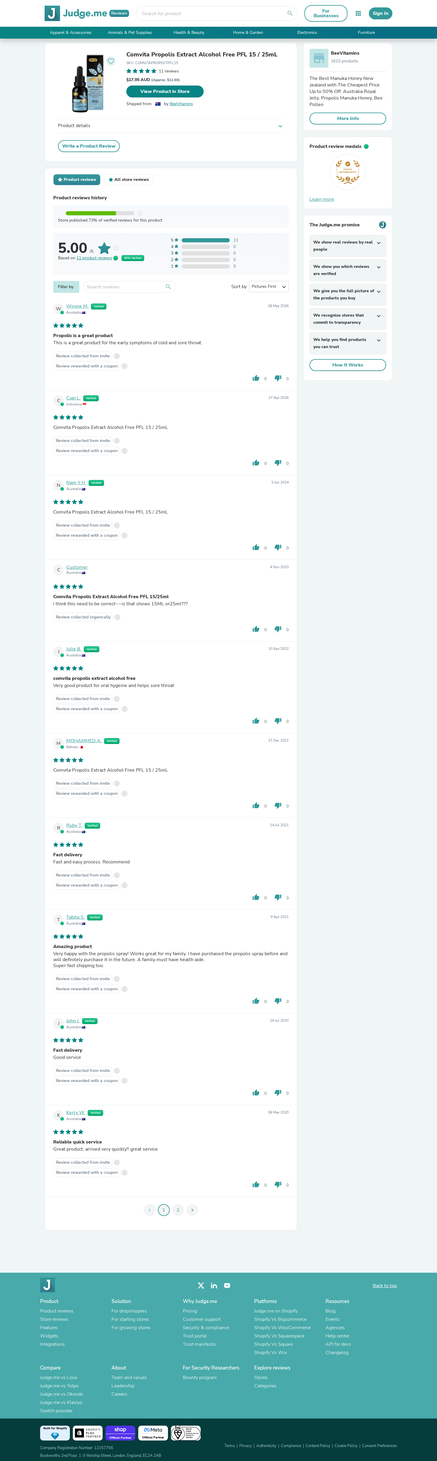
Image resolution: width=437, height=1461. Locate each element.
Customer (77, 567)
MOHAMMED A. (84, 740)
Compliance (291, 1446)
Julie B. (73, 649)
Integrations (52, 1344)
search (290, 13)
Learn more (321, 199)
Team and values (129, 1378)
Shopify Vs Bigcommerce (280, 1319)
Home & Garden (248, 32)
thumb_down (278, 378)
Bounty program (200, 1378)
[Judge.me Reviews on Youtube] (227, 1285)
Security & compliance (206, 1328)
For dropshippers (129, 1311)
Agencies (335, 1328)
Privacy (245, 1446)
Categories (265, 1386)
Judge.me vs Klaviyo (61, 1402)
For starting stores (130, 1319)
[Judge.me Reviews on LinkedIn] (214, 1285)
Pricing (190, 1311)
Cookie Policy (346, 1446)
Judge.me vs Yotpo (59, 1386)
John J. (73, 1021)
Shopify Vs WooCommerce (282, 1328)
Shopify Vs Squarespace (279, 1336)
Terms (229, 1446)
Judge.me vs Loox (58, 1378)
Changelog (337, 1353)
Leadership (122, 1386)
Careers (119, 1394)
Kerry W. (75, 1112)
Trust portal (195, 1336)
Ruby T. (74, 825)
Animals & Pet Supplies (130, 32)
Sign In (381, 13)
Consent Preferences (379, 1446)
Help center (337, 1336)
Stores (261, 1378)
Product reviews (56, 1311)
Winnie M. (77, 306)
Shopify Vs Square (273, 1344)
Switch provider (56, 1411)
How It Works (347, 365)
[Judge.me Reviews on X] (201, 1285)
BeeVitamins (181, 104)
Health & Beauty (189, 32)
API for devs (338, 1344)
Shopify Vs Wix (270, 1353)
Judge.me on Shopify (276, 1311)
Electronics (307, 32)
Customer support (202, 1319)
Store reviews (54, 1319)
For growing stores (131, 1328)
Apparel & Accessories (71, 32)
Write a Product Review (89, 146)
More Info (348, 118)
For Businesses (326, 13)
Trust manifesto (199, 1344)
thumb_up (256, 378)
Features (49, 1328)
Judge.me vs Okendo (61, 1394)
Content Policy (318, 1446)
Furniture (366, 32)
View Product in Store (165, 91)
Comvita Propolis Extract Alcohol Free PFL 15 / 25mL (201, 55)
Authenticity (266, 1446)
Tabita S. (75, 917)
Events (332, 1319)
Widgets (49, 1336)
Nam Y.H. (76, 482)
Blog (331, 1311)
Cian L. (73, 398)
